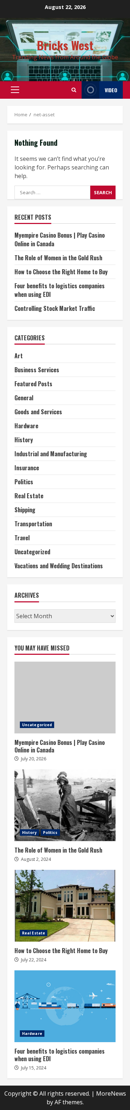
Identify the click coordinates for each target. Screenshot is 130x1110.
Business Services (36, 369)
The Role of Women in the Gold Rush (58, 257)
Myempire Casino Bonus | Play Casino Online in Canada (65, 697)
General (23, 397)
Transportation (33, 523)
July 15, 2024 (33, 1068)
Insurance (26, 467)
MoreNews (111, 1093)
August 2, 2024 (36, 859)
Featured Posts (33, 383)
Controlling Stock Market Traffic (54, 308)
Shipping (24, 509)
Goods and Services (38, 411)
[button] (15, 89)
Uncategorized (32, 551)
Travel (22, 537)
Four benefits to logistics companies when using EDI (65, 1006)
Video (111, 90)
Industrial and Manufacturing (50, 453)
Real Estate (28, 495)
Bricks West (65, 45)
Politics (23, 481)
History (23, 439)
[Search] (74, 90)
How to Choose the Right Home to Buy (61, 271)
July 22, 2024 (33, 960)
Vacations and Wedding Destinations (58, 565)
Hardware (26, 425)
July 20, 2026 (33, 759)
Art (18, 355)
